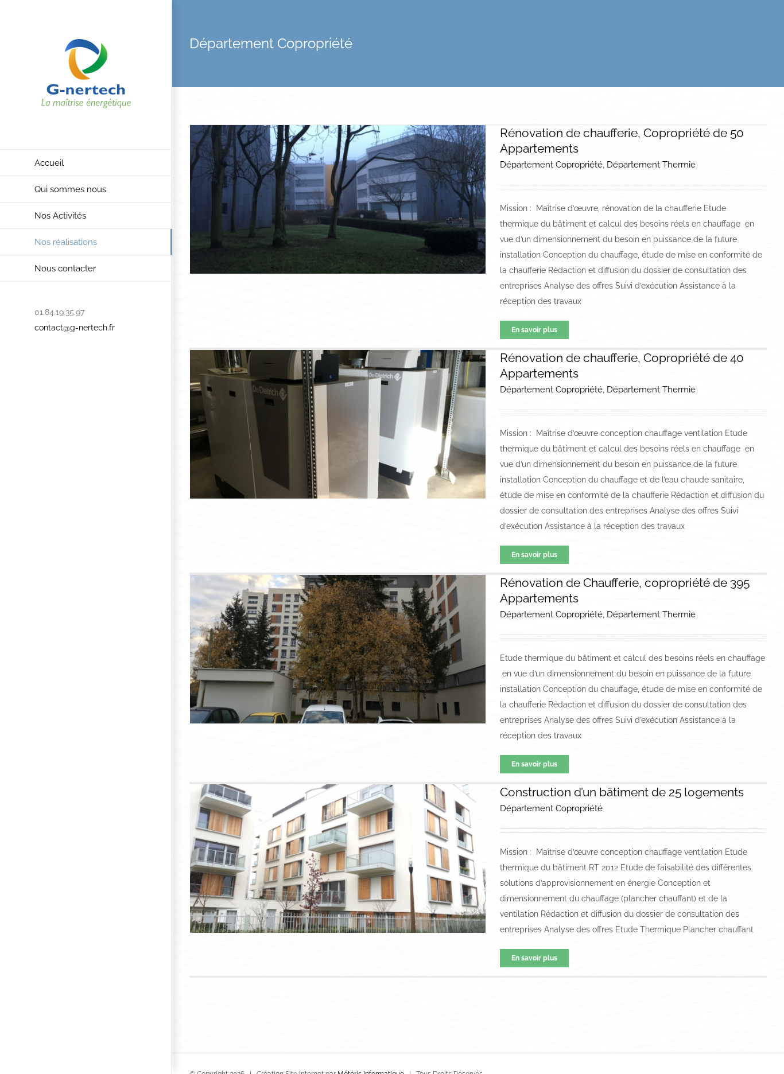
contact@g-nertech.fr (74, 327)
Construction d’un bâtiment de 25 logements (622, 792)
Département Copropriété (551, 164)
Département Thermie (651, 164)
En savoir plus (534, 330)
